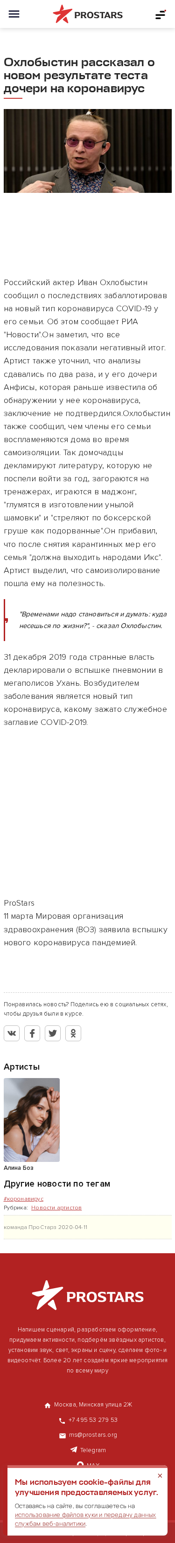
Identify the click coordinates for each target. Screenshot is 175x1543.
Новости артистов (56, 1207)
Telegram (93, 1450)
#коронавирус (23, 1198)
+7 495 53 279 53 (93, 1420)
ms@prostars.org (93, 1435)
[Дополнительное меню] (161, 14)
